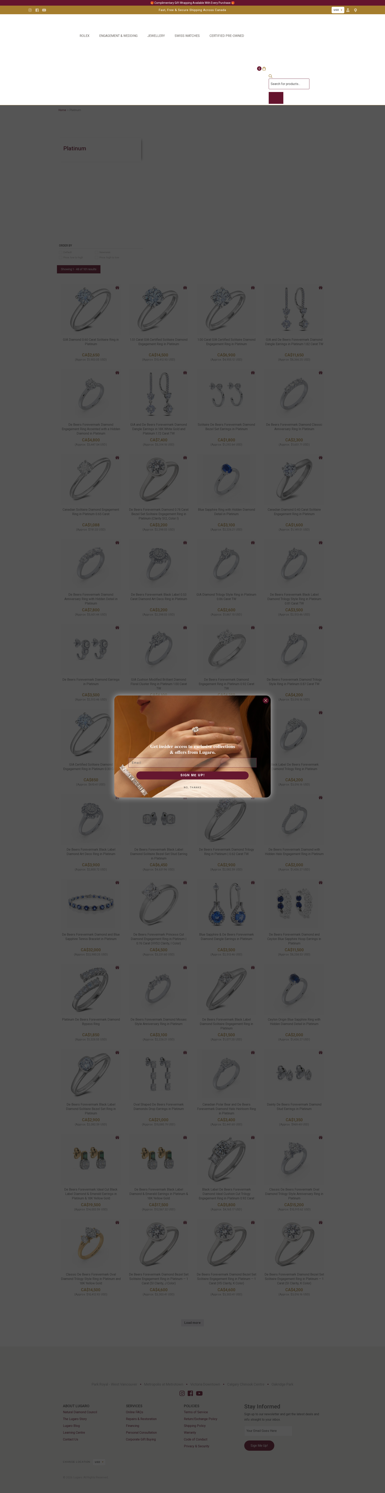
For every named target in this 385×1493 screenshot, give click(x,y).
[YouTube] (44, 10)
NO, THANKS (192, 787)
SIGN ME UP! (192, 775)
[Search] (276, 98)
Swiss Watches (187, 36)
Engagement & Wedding (118, 36)
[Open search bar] (270, 77)
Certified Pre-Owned (227, 36)
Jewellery (156, 36)
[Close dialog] (266, 700)
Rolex (84, 36)
